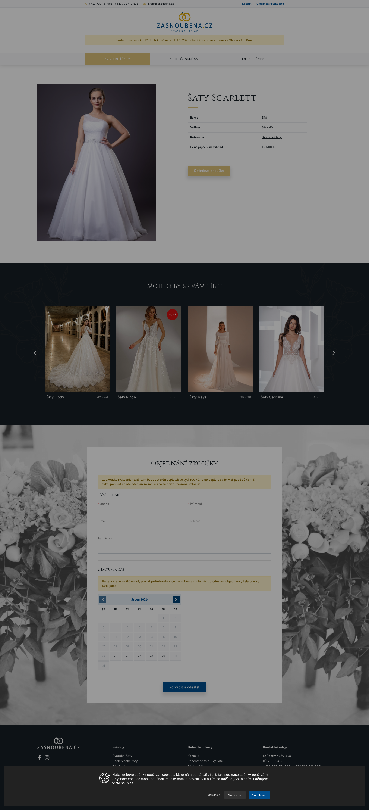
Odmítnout (214, 795)
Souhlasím (259, 795)
